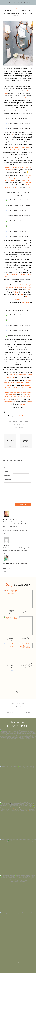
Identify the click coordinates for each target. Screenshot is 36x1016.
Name (6, 467)
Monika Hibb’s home (15, 150)
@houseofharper (18, 726)
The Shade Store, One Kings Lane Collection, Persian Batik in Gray (18, 382)
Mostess (17, 187)
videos (18, 691)
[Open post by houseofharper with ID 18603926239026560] (18, 747)
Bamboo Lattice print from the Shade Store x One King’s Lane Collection (18, 167)
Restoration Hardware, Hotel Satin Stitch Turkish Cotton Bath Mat (17, 397)
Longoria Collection (9, 401)
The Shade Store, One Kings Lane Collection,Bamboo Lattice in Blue (18, 177)
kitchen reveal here (13, 243)
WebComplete (31, 963)
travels (26, 638)
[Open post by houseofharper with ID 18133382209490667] (18, 820)
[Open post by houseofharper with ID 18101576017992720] (18, 893)
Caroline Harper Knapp (9, 563)
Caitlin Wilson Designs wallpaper (20, 147)
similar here (8, 297)
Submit (27, 712)
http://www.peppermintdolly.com (18, 530)
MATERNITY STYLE (25, 664)
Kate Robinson (23, 416)
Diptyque (29, 187)
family (10, 638)
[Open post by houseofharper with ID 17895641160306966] (18, 930)
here (12, 134)
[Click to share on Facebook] (12, 424)
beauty (10, 664)
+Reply (5, 533)
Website (7, 475)
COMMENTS (19, 427)
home (18, 8)
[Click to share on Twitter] (15, 424)
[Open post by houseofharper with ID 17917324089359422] (18, 857)
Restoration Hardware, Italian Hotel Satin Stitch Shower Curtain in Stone (18, 387)
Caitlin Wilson (26, 180)
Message (7, 479)
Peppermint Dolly (7, 519)
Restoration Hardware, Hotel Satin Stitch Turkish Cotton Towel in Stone (18, 392)
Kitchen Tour (26, 302)
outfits (10, 611)
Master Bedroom (25, 98)
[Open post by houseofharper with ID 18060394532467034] (18, 784)
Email (6, 471)
